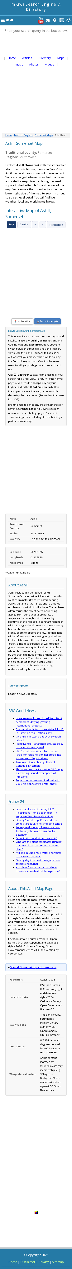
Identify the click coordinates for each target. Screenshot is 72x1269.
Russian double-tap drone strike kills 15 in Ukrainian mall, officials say (40, 731)
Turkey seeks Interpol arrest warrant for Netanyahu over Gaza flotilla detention (38, 831)
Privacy (44, 1262)
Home (12, 58)
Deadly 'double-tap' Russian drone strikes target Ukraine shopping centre (39, 821)
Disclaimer (27, 1262)
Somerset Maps (44, 135)
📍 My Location (22, 321)
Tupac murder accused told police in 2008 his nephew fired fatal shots (38, 781)
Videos (49, 64)
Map (11, 224)
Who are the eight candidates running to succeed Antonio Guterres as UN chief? (38, 845)
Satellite (24, 224)
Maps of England (23, 135)
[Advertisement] (36, 102)
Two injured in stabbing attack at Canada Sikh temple (35, 763)
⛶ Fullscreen (56, 225)
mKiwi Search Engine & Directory (36, 7)
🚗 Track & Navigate (47, 321)
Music (19, 64)
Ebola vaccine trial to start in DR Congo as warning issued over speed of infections (39, 773)
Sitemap (58, 1262)
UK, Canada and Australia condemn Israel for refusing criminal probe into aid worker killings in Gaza (38, 754)
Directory (44, 58)
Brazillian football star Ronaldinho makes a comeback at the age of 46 (38, 869)
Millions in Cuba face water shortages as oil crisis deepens (38, 854)
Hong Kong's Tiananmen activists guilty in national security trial (39, 745)
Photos (34, 64)
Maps (61, 58)
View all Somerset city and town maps (33, 967)
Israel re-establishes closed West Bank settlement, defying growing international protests (39, 721)
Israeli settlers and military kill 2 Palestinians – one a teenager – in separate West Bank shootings (36, 812)
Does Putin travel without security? (36, 838)
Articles (27, 58)
